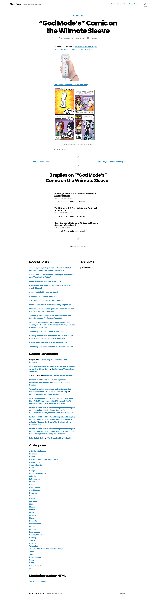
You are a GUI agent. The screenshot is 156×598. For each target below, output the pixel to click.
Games (63, 149)
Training (32, 554)
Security (32, 538)
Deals (31, 468)
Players (32, 518)
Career (32, 457)
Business (33, 454)
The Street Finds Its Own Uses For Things (46, 549)
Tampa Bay (33, 546)
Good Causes (34, 490)
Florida (32, 482)
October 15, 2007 (80, 38)
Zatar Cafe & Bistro (37, 438)
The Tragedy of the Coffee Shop (60, 438)
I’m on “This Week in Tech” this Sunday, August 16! (50, 305)
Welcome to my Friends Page (127, 4)
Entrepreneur (34, 479)
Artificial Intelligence (37, 451)
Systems (32, 543)
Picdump (32, 515)
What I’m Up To (35, 566)
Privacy (32, 526)
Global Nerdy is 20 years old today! (43, 292)
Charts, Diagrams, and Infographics (43, 459)
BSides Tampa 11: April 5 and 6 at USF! (44, 394)
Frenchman (33, 380)
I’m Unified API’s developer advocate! (58, 376)
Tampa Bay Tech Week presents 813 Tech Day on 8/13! (51, 347)
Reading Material (36, 535)
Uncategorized (78, 16)
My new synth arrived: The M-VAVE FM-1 (46, 281)
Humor (32, 499)
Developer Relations (37, 473)
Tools (31, 552)
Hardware (33, 493)
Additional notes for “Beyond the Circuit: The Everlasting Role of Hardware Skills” (51, 422)
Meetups (33, 507)
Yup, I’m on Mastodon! (38, 581)
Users (31, 560)
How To (32, 496)
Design (32, 471)
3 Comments (93, 38)
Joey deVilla (66, 38)
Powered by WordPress (54, 593)
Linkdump (33, 501)
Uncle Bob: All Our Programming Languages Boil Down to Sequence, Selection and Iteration (49, 382)
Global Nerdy (15, 4)
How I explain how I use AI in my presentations (48, 342)
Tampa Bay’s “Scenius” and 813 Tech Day (46, 332)
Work (31, 568)
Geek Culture (34, 487)
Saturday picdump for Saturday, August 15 (46, 300)
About (113, 4)
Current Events (35, 465)
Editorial (32, 476)
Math (31, 504)
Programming (34, 532)
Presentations (35, 524)
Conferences (34, 462)
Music (31, 512)
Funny (58, 149)
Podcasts (33, 521)
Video (31, 563)
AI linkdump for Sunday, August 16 (43, 296)
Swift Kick (33, 540)
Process (32, 529)
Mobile (32, 510)
